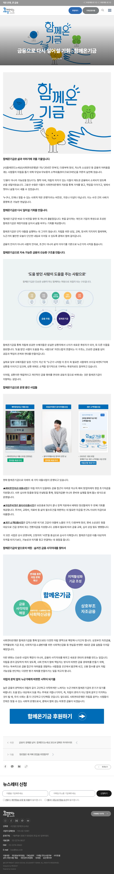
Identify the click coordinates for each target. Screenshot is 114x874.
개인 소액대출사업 (14, 522)
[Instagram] (5, 820)
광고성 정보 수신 (60, 800)
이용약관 (6, 855)
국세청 (38, 858)
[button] (109, 10)
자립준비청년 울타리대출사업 (19, 505)
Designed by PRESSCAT (10, 866)
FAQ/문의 (30, 855)
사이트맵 (57, 855)
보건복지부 (47, 858)
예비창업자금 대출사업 (16, 488)
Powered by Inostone (9, 869)
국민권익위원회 (27, 858)
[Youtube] (28, 820)
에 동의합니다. (23, 800)
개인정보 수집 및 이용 (20, 800)
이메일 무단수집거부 (43, 855)
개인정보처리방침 (18, 855)
